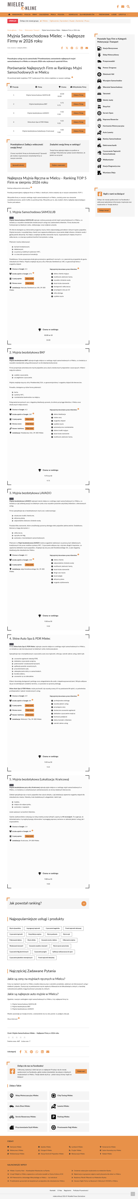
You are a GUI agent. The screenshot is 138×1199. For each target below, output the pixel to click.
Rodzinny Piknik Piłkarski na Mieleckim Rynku (90, 1177)
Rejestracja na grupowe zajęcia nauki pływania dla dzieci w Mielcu (97, 1174)
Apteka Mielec (46, 1147)
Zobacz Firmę (78, 95)
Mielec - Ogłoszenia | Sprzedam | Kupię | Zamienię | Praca (66, 21)
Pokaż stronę (29, 283)
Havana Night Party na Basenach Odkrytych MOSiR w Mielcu (96, 1181)
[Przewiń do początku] (133, 1194)
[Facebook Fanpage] (117, 6)
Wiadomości (17, 14)
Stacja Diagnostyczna (111, 166)
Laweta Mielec (63, 1106)
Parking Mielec (63, 1117)
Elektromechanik (110, 145)
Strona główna (11, 30)
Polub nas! (81, 1071)
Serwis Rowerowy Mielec (25, 1117)
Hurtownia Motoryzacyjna (113, 126)
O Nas (59, 1190)
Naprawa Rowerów (110, 119)
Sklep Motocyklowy (111, 55)
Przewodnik (104, 14)
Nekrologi (73, 14)
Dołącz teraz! (104, 210)
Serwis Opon (108, 113)
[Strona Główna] (9, 14)
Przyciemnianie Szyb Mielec (26, 1127)
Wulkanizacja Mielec (17, 1154)
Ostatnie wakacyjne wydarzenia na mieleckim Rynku (92, 1171)
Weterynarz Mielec (16, 1150)
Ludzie (114, 14)
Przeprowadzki (109, 61)
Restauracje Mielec (78, 1154)
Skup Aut (106, 107)
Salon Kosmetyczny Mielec (111, 1150)
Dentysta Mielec (16, 1147)
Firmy (34, 14)
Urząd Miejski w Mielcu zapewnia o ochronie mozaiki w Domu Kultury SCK (36, 1174)
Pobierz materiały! (58, 165)
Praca (53, 14)
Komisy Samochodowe (112, 139)
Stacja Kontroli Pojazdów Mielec (52, 1154)
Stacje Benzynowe (110, 48)
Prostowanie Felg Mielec (67, 1127)
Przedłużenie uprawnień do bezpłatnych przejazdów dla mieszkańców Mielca (37, 1181)
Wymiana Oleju (109, 173)
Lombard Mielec (77, 1147)
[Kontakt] (122, 6)
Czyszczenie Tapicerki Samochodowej (112, 152)
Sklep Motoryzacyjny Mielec (27, 1096)
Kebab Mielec (107, 1154)
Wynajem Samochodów (112, 81)
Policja (27, 14)
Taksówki (106, 94)
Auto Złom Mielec (22, 1106)
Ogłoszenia (44, 14)
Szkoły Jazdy (108, 100)
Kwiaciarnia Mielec (109, 1147)
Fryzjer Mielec (76, 1150)
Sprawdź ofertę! (18, 165)
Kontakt (52, 1190)
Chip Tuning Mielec (65, 1096)
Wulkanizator (108, 160)
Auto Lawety (108, 132)
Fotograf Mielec (46, 1150)
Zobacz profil (29, 278)
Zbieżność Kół (108, 74)
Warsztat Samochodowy (112, 87)
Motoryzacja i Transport (32, 30)
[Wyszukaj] (128, 6)
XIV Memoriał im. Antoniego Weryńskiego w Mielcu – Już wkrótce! (33, 1177)
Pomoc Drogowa (109, 68)
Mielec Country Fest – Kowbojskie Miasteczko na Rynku (30, 1171)
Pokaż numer (29, 428)
